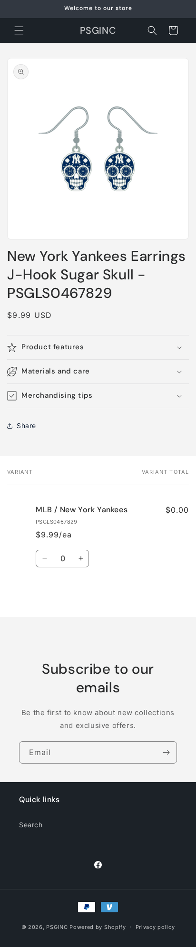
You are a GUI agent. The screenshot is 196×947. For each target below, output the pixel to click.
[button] (19, 30)
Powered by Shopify (97, 926)
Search (31, 825)
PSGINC (57, 926)
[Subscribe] (166, 752)
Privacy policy (155, 927)
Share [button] (26, 425)
